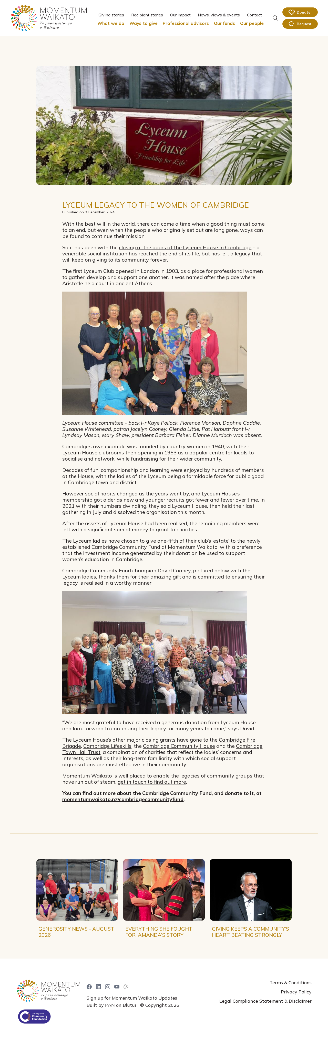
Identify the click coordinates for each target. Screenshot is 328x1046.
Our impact (180, 14)
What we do (110, 23)
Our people (252, 23)
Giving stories (111, 14)
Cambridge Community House (179, 746)
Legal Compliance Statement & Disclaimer (265, 1001)
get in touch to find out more (152, 782)
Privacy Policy (296, 992)
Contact (254, 14)
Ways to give (143, 23)
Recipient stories (147, 14)
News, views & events (219, 14)
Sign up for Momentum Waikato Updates (132, 998)
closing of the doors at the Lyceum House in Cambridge (185, 247)
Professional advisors (186, 23)
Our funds (224, 23)
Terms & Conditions (291, 982)
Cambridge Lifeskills (107, 746)
